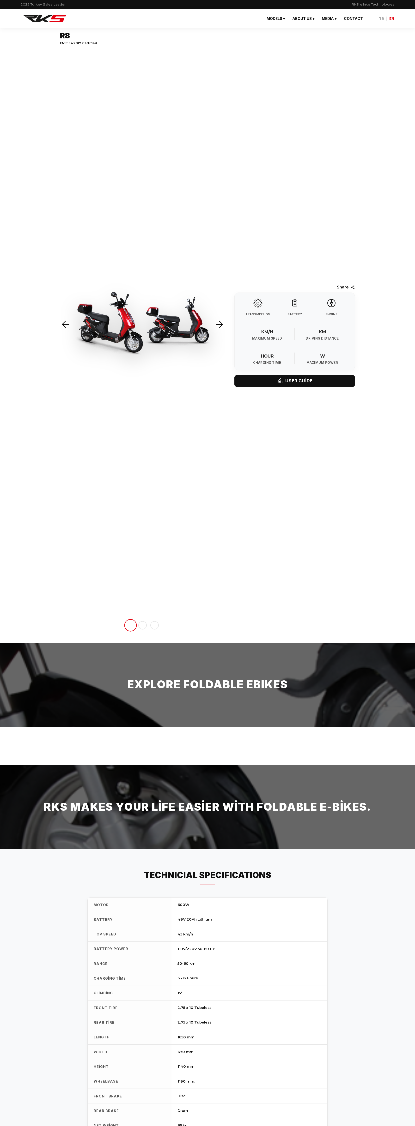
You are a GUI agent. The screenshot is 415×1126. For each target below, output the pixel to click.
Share (343, 287)
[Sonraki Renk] (219, 325)
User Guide (298, 380)
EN (391, 19)
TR (381, 19)
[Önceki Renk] (65, 325)
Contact (353, 18)
